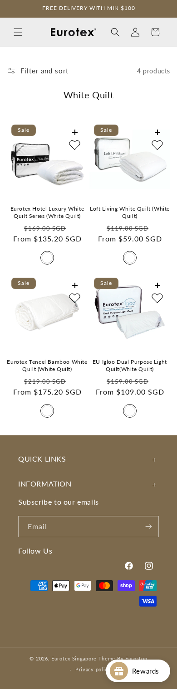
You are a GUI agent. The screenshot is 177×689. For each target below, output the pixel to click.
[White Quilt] (47, 257)
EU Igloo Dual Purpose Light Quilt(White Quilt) (130, 365)
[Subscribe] (148, 526)
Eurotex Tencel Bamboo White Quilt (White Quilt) (47, 365)
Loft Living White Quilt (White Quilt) (130, 212)
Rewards (149, 671)
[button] (18, 32)
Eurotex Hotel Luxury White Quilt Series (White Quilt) (47, 212)
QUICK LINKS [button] (42, 458)
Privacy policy (93, 669)
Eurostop (136, 658)
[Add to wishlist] (74, 145)
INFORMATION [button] (45, 483)
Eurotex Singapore (74, 658)
